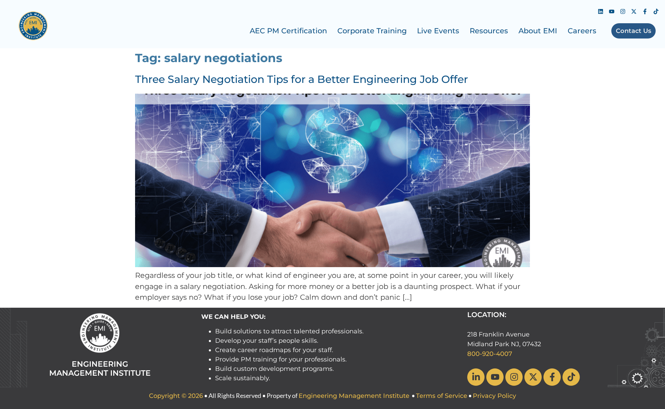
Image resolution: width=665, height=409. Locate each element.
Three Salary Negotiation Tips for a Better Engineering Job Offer (301, 79)
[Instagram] (622, 11)
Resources (489, 30)
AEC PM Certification (288, 30)
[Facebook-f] (644, 11)
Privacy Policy (494, 396)
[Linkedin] (600, 11)
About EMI (537, 30)
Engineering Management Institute (354, 396)
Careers (582, 30)
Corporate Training (372, 30)
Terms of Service (441, 396)
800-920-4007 (489, 354)
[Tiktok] (656, 11)
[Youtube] (611, 11)
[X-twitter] (633, 11)
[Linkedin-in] (476, 377)
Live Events (438, 30)
